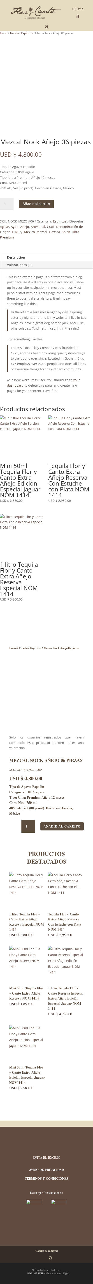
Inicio (3, 33)
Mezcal (42, 232)
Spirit (66, 232)
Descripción (16, 257)
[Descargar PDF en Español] (34, 1203)
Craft (50, 227)
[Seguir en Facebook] (38, 1231)
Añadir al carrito (36, 203)
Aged (15, 227)
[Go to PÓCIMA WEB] (25, 1273)
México (29, 232)
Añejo (24, 227)
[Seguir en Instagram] (52, 1231)
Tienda (14, 33)
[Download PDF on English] (59, 1203)
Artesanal (38, 227)
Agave (4, 227)
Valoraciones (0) (19, 265)
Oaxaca (54, 232)
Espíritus (27, 33)
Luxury (17, 232)
